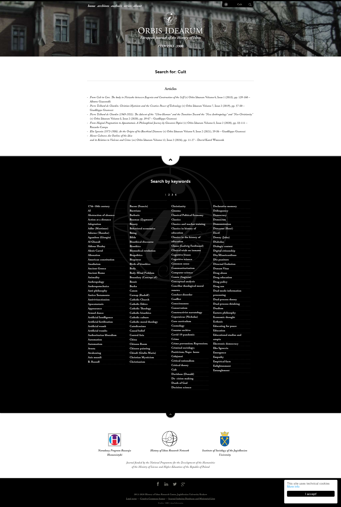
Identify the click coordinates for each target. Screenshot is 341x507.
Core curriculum (181, 321)
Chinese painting (140, 348)
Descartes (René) (223, 228)
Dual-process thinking (226, 304)
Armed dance (96, 313)
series (127, 6)
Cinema (176, 211)
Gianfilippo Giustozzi (101, 110)
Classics (176, 220)
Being (133, 233)
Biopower (135, 259)
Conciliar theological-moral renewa (187, 288)
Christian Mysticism (142, 357)
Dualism (218, 308)
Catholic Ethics (139, 304)
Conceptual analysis (183, 281)
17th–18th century (99, 206)
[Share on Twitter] (175, 484)
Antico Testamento (99, 295)
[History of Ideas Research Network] (169, 439)
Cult (174, 370)
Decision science (181, 387)
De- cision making (182, 378)
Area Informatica (176, 503)
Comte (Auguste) (181, 277)
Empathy (218, 357)
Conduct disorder (181, 295)
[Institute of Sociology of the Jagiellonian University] (225, 439)
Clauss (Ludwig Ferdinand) (187, 246)
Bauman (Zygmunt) (141, 220)
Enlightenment (222, 366)
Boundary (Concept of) (143, 277)
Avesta (91, 348)
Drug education (222, 277)
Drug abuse (220, 273)
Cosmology (178, 326)
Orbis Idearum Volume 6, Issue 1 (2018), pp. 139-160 (218, 97)
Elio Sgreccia (220, 348)
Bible (133, 237)
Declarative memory (225, 206)
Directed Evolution (224, 264)
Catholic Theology (140, 308)
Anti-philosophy (97, 291)
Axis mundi (95, 357)
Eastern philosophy (224, 313)
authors (116, 6)
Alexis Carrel (95, 251)
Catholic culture (139, 317)
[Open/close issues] (170, 161)
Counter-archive (181, 330)
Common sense (180, 264)
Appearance (95, 308)
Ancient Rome (96, 273)
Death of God (179, 383)
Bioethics (135, 246)
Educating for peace (225, 326)
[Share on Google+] (183, 484)
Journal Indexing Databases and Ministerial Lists (191, 498)
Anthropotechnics (98, 286)
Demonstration (222, 224)
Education (219, 330)
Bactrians (135, 211)
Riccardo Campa (99, 127)
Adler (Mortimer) (98, 228)
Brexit (133, 282)
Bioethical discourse (141, 242)
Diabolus (218, 242)
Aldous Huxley (96, 246)
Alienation (94, 255)
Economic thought (224, 317)
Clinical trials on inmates (186, 250)
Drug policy (220, 282)
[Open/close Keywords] (170, 415)
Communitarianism (183, 268)
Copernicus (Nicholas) (184, 317)
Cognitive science (181, 259)
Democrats (219, 220)
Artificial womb (97, 326)
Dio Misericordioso (224, 255)
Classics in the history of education (185, 239)
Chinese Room (138, 344)
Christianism (137, 362)
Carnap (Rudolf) (139, 295)
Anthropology (96, 282)
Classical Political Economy (187, 215)
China (133, 339)
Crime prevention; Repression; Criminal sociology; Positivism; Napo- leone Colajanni (189, 350)
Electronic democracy (226, 344)
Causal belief (137, 331)
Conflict (176, 299)
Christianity (178, 206)
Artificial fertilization (100, 322)
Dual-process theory (225, 299)
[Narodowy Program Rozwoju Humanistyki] (114, 439)
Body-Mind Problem (142, 273)
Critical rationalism (182, 361)
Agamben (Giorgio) (99, 237)
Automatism (95, 344)
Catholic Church (139, 299)
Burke (133, 286)
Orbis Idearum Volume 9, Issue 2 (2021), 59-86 (193, 131)
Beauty (134, 224)
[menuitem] (91, 6)
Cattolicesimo (138, 326)
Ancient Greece (97, 268)
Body (133, 268)
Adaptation (94, 224)
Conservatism (179, 308)
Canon (133, 291)
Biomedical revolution (143, 251)
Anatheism (94, 264)
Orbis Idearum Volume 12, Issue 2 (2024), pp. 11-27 (165, 140)
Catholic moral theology (144, 322)
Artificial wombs (97, 331)
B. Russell (93, 362)
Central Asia (137, 335)
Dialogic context (222, 246)
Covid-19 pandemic (183, 335)
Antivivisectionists (99, 299)
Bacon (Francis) (139, 206)
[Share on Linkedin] (166, 484)
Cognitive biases (181, 255)
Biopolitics (136, 255)
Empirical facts (222, 361)
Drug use (218, 286)
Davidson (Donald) (182, 374)
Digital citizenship (224, 251)
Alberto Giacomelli (100, 101)
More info (293, 486)
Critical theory (180, 365)
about (137, 6)
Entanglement (221, 370)
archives (103, 6)
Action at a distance (99, 220)
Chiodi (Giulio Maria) (143, 353)
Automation (95, 339)
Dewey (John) (221, 237)
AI (89, 211)
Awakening (94, 353)
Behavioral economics (142, 228)
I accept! (311, 494)
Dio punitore (221, 259)
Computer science (182, 272)
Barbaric (135, 215)
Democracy (220, 215)
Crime (175, 339)
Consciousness (180, 303)
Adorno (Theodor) (98, 233)
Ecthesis (218, 322)
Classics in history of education (183, 231)
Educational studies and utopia (227, 337)
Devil (216, 233)
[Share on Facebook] (158, 484)
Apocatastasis (96, 304)
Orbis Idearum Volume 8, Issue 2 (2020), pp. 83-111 (216, 123)
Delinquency (220, 211)
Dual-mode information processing (227, 293)
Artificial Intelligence (100, 317)
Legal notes (131, 498)
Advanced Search (226, 4)
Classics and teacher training (188, 224)
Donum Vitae (221, 268)
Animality (94, 277)
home (91, 6)
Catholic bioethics (140, 313)
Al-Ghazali (94, 242)
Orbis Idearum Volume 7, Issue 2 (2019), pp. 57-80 (214, 106)
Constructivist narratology (186, 312)
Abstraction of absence (101, 215)
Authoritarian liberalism (102, 335)
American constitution (101, 259)
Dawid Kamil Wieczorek (210, 140)
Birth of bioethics (140, 264)
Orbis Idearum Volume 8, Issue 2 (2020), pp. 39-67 (122, 119)
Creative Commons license (152, 498)
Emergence (219, 352)
